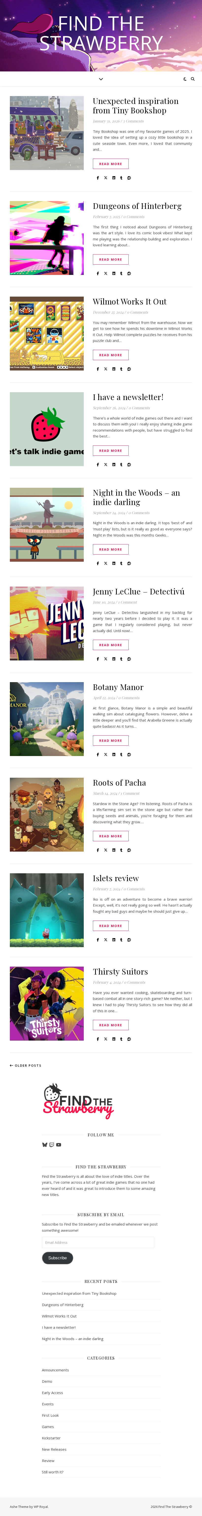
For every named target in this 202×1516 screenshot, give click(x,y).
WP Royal (41, 1506)
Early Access (52, 1392)
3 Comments (133, 120)
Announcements (55, 1369)
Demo (47, 1381)
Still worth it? (53, 1471)
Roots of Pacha (119, 782)
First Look (50, 1415)
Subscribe (57, 1258)
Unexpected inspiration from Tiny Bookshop (136, 105)
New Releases (54, 1449)
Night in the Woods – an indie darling (136, 497)
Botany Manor (118, 686)
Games (48, 1426)
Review (48, 1460)
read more (110, 164)
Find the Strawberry (101, 32)
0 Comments (133, 216)
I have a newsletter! (128, 396)
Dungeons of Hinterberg (137, 205)
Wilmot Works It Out (130, 301)
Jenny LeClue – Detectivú (139, 591)
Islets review (116, 878)
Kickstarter (51, 1437)
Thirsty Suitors (120, 971)
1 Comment (127, 602)
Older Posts (28, 1065)
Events (48, 1403)
